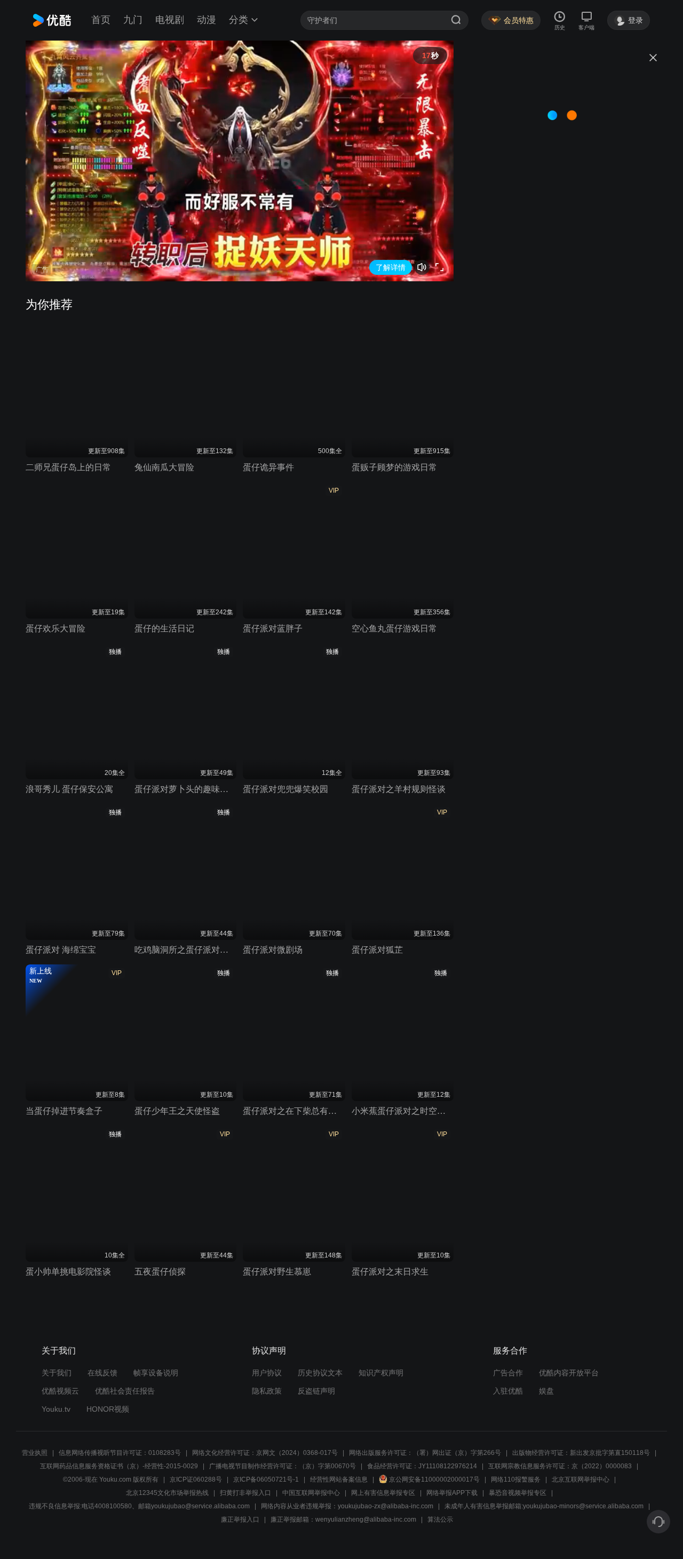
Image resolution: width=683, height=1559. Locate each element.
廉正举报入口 (240, 1519)
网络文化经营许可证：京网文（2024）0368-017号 (265, 1453)
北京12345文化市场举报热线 (167, 1493)
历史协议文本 (320, 1372)
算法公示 (440, 1519)
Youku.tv (56, 1409)
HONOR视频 (107, 1409)
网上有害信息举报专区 (383, 1493)
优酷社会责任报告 (125, 1391)
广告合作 (508, 1372)
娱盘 (546, 1391)
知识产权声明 (381, 1372)
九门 (132, 19)
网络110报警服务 (516, 1479)
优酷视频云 (60, 1391)
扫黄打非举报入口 (245, 1493)
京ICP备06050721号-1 (266, 1479)
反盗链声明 (316, 1391)
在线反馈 (102, 1372)
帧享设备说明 (155, 1372)
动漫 (206, 19)
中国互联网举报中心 (311, 1493)
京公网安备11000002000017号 (434, 1479)
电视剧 (169, 19)
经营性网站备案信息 (339, 1479)
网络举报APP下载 (452, 1493)
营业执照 (34, 1453)
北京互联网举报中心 (580, 1479)
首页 (100, 19)
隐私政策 (267, 1391)
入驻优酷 (508, 1391)
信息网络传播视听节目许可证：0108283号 (120, 1453)
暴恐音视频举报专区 (517, 1493)
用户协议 (267, 1372)
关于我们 (57, 1372)
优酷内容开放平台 (569, 1372)
